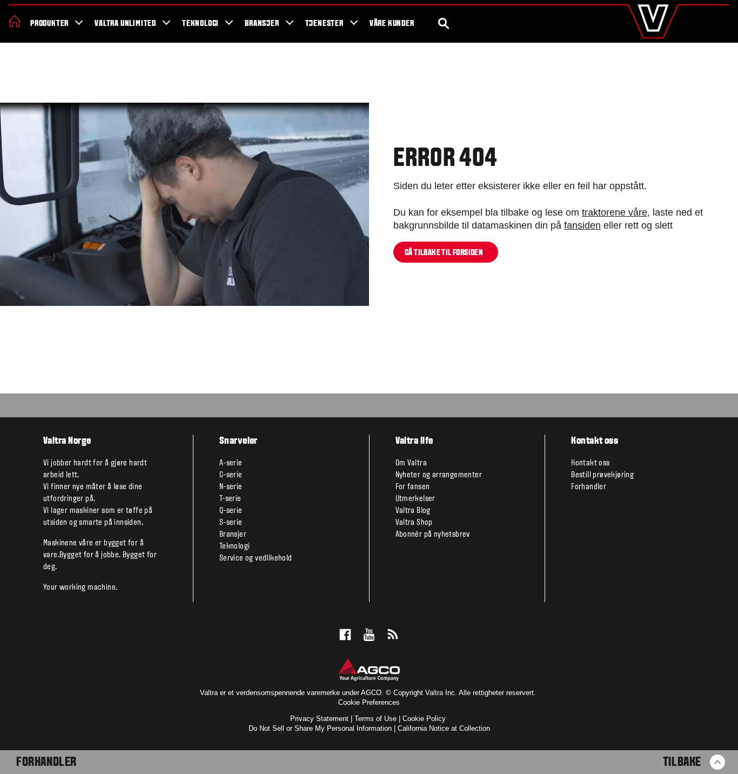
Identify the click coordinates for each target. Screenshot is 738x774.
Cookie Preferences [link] (369, 702)
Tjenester (324, 24)
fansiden (582, 225)
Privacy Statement (319, 719)
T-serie (230, 499)
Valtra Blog (413, 511)
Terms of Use (375, 719)
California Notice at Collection (444, 728)
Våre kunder (392, 24)
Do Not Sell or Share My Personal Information (320, 728)
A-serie (231, 463)
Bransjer (262, 24)
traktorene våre (614, 212)
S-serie (231, 522)
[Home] (15, 21)
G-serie (231, 475)
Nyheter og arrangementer (438, 475)
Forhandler (46, 763)
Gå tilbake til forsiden (446, 252)
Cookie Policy (424, 719)
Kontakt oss (590, 463)
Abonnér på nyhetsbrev (432, 534)
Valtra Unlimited (125, 24)
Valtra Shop (414, 522)
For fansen (412, 487)
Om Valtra (411, 463)
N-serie (231, 487)
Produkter (49, 24)
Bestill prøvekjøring (602, 475)
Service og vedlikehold (255, 558)
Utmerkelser (415, 499)
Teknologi (200, 24)
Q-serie (231, 511)
